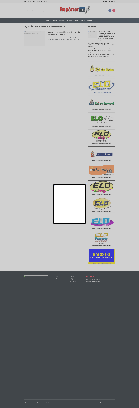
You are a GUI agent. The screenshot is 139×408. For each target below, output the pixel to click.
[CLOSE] (86, 184)
